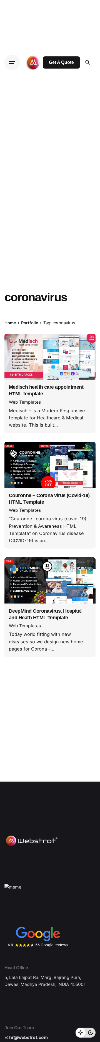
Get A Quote (61, 62)
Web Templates (25, 402)
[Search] (88, 62)
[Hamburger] (12, 62)
